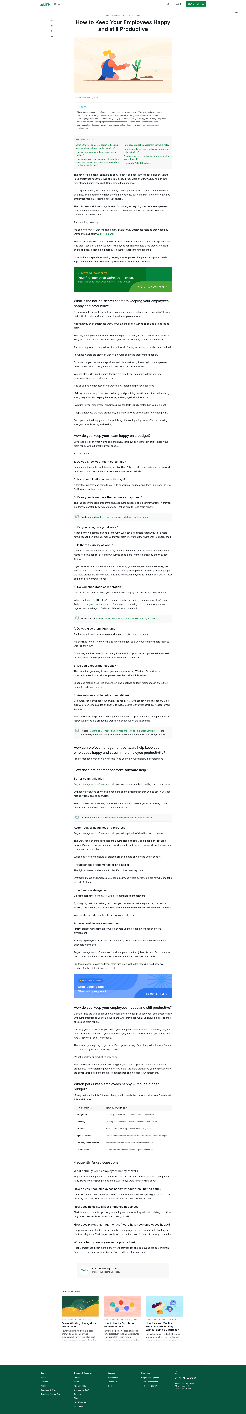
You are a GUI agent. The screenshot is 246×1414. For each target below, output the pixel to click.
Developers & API (81, 1390)
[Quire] (45, 4)
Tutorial (77, 1377)
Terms (189, 1388)
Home (43, 1377)
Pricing (43, 1386)
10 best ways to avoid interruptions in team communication (123, 817)
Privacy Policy (180, 1388)
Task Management (149, 1386)
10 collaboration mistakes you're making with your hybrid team (126, 618)
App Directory (80, 1386)
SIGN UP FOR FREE (196, 4)
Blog (57, 4)
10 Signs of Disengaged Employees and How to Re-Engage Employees (123, 730)
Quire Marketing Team (104, 1268)
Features (44, 1382)
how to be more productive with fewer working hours (121, 517)
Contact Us (112, 1382)
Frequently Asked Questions (137, 163)
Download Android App (50, 1394)
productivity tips (116, 15)
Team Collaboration (149, 1382)
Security (77, 1394)
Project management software (90, 784)
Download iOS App (49, 1390)
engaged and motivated (98, 604)
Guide (76, 1382)
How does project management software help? (146, 145)
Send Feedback (81, 1402)
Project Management (150, 1377)
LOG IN (179, 4)
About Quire (113, 1377)
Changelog (79, 1406)
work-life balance (105, 233)
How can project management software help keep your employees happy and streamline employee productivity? (97, 162)
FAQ (76, 1398)
